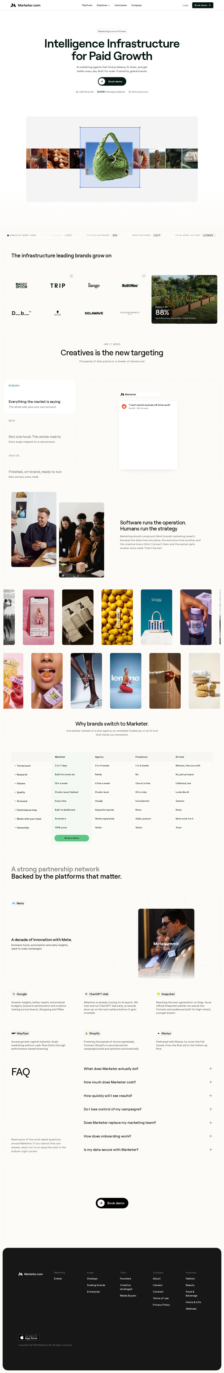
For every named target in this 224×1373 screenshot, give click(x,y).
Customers (121, 5)
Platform (87, 5)
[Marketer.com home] (26, 5)
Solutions (102, 5)
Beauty (190, 1285)
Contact (158, 1291)
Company (136, 5)
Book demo (201, 5)
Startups (92, 1278)
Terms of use (161, 1298)
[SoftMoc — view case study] (130, 285)
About (157, 1278)
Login (185, 5)
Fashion (190, 1278)
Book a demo (72, 837)
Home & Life (193, 1302)
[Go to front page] (31, 1274)
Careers (157, 1285)
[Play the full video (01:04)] (112, 158)
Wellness (191, 1308)
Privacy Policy (161, 1304)
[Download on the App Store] (112, 1337)
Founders (125, 1278)
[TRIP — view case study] (58, 285)
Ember (58, 1278)
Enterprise (93, 1291)
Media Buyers (128, 1295)
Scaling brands (96, 1285)
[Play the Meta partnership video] (166, 946)
